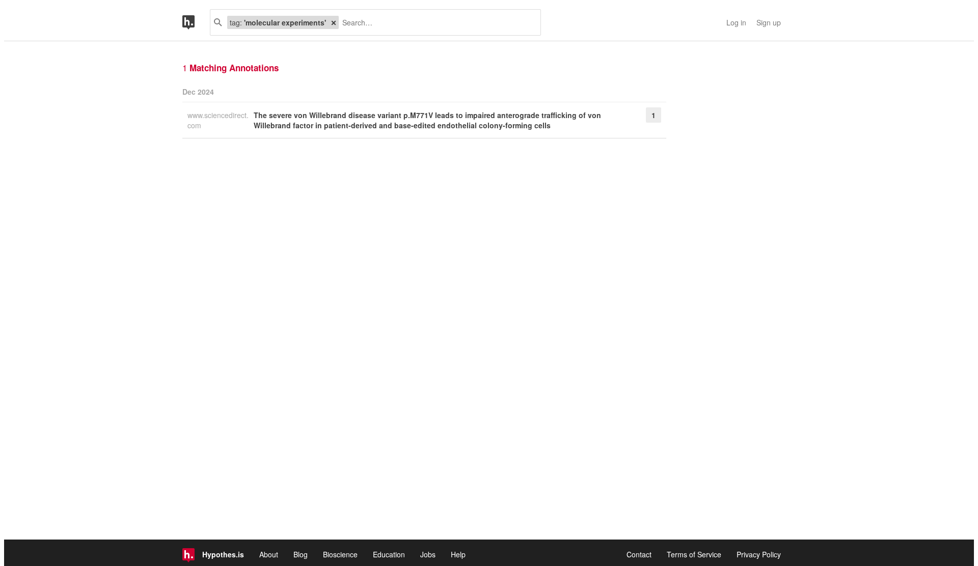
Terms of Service (694, 554)
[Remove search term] (334, 22)
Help (458, 554)
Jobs (428, 554)
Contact (639, 554)
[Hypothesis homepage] (196, 22)
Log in (736, 22)
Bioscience (340, 554)
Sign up (768, 22)
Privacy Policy (759, 554)
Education (389, 554)
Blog (300, 554)
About (268, 554)
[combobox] (436, 22)
